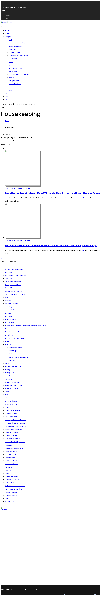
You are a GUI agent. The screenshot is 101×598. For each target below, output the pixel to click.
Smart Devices (10, 458)
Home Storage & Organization (15, 338)
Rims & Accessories (11, 432)
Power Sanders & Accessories (15, 423)
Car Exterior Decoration (13, 282)
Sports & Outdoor (11, 461)
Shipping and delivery (12, 551)
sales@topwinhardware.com (26, 584)
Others (7, 407)
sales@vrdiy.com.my (8, 584)
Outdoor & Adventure (12, 410)
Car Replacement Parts (13, 285)
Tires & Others (10, 483)
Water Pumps (9, 502)
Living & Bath (13, 360)
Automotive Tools (15, 84)
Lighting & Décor (10, 373)
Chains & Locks (10, 288)
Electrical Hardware (15, 68)
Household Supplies (15, 348)
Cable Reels (13, 71)
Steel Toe (8, 470)
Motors (7, 392)
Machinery (12, 78)
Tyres (6, 498)
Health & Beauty (10, 319)
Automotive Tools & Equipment (15, 275)
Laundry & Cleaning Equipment (19, 357)
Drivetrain (8, 301)
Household (8, 124)
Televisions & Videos (12, 480)
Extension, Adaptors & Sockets (19, 74)
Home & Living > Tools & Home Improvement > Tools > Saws (25, 326)
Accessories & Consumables (18, 56)
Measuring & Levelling (12, 382)
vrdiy (83, 198)
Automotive (9, 272)
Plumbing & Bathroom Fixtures (15, 420)
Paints (11, 62)
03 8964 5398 (6, 581)
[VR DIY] (4, 23)
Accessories (13, 59)
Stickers (7, 473)
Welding (11, 87)
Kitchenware (13, 354)
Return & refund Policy (12, 559)
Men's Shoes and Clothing (13, 385)
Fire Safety (8, 307)
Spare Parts (12, 65)
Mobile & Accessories (12, 388)
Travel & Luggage (11, 492)
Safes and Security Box (12, 439)
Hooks (7, 341)
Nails (6, 395)
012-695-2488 (21, 7)
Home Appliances (11, 329)
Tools (10, 40)
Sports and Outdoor (11, 464)
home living (9, 335)
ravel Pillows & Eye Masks (13, 429)
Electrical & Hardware (12, 304)
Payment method (11, 554)
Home (7, 121)
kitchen (7, 363)
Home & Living (9, 322)
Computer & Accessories (13, 291)
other (6, 398)
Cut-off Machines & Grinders (15, 294)
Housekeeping (13, 351)
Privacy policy (9, 556)
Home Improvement (12, 332)
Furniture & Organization (13, 310)
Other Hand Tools (11, 401)
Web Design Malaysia (30, 590)
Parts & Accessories (11, 417)
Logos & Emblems (11, 376)
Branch (7, 527)
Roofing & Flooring (11, 436)
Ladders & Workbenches (13, 366)
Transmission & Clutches (13, 489)
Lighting (7, 370)
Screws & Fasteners (11, 451)
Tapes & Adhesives (11, 476)
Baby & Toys (9, 279)
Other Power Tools (11, 404)
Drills (6, 297)
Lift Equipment (14, 81)
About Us (8, 524)
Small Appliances (10, 454)
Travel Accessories (11, 495)
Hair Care (8, 313)
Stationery (8, 467)
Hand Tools (12, 49)
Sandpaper (8, 445)
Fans (10, 90)
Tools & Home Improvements (15, 486)
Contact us (9, 529)
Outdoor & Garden (11, 414)
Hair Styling (8, 316)
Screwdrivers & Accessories (14, 448)
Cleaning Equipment (16, 46)
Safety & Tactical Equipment (15, 442)
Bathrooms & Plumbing (17, 43)
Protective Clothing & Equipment (16, 426)
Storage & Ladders (15, 52)
